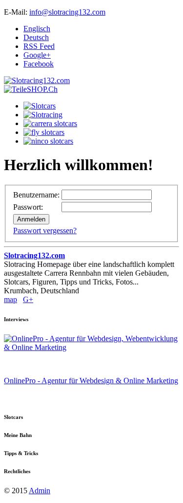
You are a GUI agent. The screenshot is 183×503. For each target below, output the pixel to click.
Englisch (36, 28)
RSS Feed (39, 46)
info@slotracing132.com (67, 12)
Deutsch (36, 37)
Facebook (38, 64)
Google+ (37, 55)
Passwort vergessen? (45, 230)
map (10, 299)
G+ (28, 299)
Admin (39, 490)
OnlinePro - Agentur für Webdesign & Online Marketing (91, 380)
